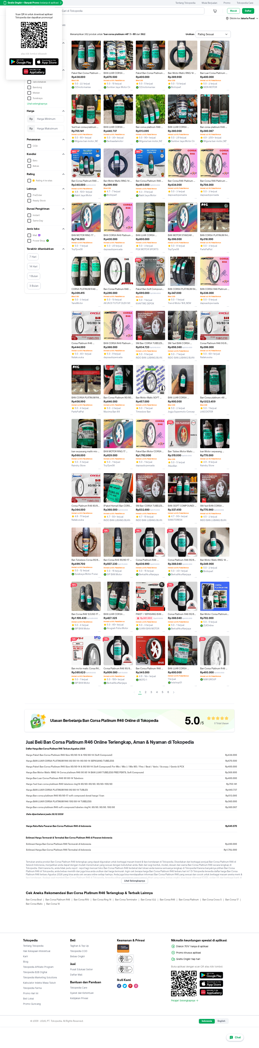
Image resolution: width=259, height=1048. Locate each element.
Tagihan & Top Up (79, 945)
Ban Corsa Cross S (212, 899)
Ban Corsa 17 (232, 899)
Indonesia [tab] (207, 1021)
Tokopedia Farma (32, 988)
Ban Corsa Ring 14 (102, 899)
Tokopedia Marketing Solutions (40, 977)
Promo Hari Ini (30, 993)
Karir (25, 956)
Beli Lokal (28, 998)
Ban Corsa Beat (34, 899)
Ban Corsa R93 (81, 899)
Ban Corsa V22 (148, 899)
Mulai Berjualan (209, 3)
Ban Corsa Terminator (126, 899)
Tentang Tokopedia (185, 3)
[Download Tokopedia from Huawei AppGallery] (211, 992)
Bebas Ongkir (77, 956)
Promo (227, 3)
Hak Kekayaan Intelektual (36, 951)
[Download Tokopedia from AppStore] (211, 983)
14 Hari (33, 266)
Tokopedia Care (245, 3)
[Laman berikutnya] (174, 692)
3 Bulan (33, 285)
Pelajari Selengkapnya (183, 1000)
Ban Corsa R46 (167, 899)
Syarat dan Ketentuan (82, 993)
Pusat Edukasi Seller (81, 969)
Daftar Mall (76, 974)
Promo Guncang (32, 1003)
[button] (242, 18)
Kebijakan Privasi (79, 998)
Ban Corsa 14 (53, 904)
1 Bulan (33, 276)
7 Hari (32, 256)
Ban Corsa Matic (34, 904)
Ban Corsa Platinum (189, 899)
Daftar (248, 10)
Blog (25, 961)
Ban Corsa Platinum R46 (57, 899)
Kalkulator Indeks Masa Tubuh (39, 982)
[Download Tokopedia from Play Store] (211, 975)
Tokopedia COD (78, 951)
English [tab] (221, 1021)
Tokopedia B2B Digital (35, 972)
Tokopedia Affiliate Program (38, 967)
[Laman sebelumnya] (134, 692)
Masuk (233, 10)
